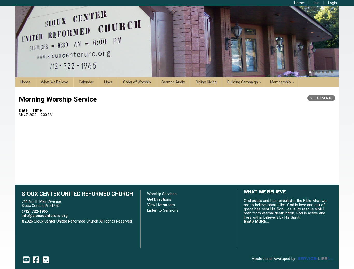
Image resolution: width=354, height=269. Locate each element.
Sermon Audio (173, 82)
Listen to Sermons (163, 210)
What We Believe (54, 82)
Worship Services (162, 194)
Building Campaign (244, 82)
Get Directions (159, 199)
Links (108, 82)
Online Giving (206, 82)
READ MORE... (256, 221)
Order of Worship (137, 82)
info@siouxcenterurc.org (45, 215)
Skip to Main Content (43, 225)
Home (25, 82)
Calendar (86, 82)
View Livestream (161, 205)
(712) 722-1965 (35, 211)
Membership (282, 82)
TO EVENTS (323, 98)
